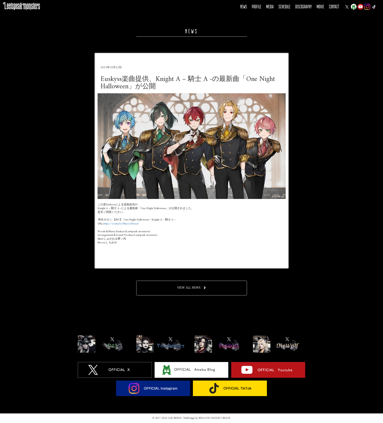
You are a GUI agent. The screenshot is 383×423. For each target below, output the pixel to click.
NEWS (243, 6)
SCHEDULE (284, 6)
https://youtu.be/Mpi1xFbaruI (121, 223)
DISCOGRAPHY (303, 6)
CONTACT (334, 6)
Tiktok (374, 7)
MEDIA (270, 6)
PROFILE (256, 6)
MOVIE (320, 6)
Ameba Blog (354, 7)
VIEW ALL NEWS (188, 288)
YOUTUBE (360, 7)
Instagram (367, 7)
